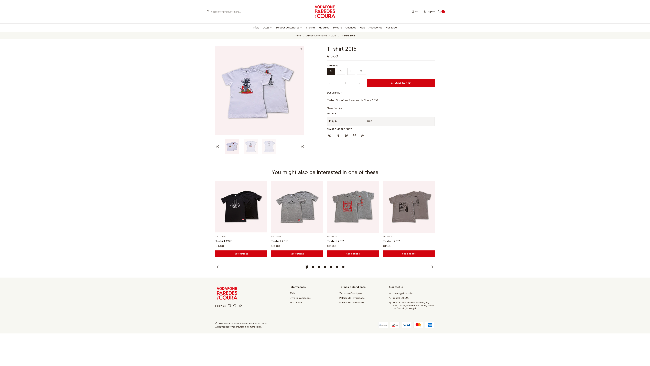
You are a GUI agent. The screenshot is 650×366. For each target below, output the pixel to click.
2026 (266, 27)
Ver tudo (391, 27)
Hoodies (324, 27)
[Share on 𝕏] (338, 136)
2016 (334, 36)
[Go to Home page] (325, 11)
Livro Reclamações (300, 297)
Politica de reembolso (351, 302)
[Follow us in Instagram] (229, 306)
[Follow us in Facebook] (234, 306)
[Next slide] (301, 146)
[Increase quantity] (360, 83)
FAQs (292, 293)
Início (256, 27)
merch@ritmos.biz (403, 293)
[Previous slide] (217, 146)
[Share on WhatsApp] (346, 136)
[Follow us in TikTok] (240, 306)
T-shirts (311, 27)
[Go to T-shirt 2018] (241, 207)
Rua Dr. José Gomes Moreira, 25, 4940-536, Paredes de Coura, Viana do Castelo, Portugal (413, 305)
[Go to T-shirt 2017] (353, 207)
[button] (307, 267)
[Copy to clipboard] (362, 136)
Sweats (337, 27)
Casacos (350, 27)
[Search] (208, 11)
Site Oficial (296, 302)
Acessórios (375, 27)
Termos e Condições (350, 293)
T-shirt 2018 (223, 241)
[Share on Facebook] (330, 136)
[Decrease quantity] (330, 83)
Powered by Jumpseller (248, 326)
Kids (362, 27)
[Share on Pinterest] (354, 136)
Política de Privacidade (352, 297)
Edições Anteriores (287, 27)
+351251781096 (401, 297)
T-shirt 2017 (335, 241)
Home (298, 36)
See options (241, 253)
